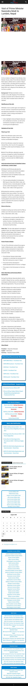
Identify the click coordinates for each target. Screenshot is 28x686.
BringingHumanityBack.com (10, 544)
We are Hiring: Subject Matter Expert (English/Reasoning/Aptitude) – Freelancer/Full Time (13, 393)
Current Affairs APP (14, 491)
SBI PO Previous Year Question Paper (13, 615)
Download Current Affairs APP (12, 388)
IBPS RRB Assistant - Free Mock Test (13, 363)
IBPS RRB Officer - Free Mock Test (13, 360)
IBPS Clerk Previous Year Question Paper (14, 623)
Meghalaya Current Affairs (13, 585)
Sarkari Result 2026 (14, 418)
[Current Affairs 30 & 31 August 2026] (5, 468)
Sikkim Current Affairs (13, 596)
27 (14, 531)
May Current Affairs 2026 (13, 501)
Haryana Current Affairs (14, 568)
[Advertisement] (14, 47)
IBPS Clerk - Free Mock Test (11, 373)
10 (3, 525)
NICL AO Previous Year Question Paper (13, 655)
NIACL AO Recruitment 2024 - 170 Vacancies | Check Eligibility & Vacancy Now (14, 428)
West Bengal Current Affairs (14, 607)
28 (17, 531)
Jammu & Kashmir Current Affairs (13, 572)
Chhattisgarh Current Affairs (14, 561)
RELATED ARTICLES (6, 463)
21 (17, 528)
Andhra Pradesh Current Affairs (13, 553)
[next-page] (5, 487)
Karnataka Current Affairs (13, 576)
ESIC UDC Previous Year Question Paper (13, 661)
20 (14, 528)
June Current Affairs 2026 (13, 499)
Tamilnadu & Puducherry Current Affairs (14, 598)
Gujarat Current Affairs (13, 566)
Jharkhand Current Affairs (13, 574)
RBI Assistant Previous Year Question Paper (13, 638)
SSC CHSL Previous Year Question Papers (14, 675)
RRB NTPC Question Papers (13, 673)
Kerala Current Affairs (13, 578)
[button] (2, 2)
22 (20, 528)
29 (20, 531)
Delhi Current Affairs (14, 563)
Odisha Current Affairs (13, 591)
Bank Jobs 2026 (13, 405)
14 (17, 525)
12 (10, 525)
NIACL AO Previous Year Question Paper (14, 663)
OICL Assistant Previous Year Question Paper (14, 659)
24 (3, 531)
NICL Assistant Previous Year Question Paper (14, 657)
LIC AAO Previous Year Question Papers (13, 648)
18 (7, 528)
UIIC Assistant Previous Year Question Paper (14, 654)
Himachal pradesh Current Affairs (13, 570)
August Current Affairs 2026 (14, 495)
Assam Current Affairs (13, 557)
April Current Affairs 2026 (13, 503)
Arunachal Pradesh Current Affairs (13, 555)
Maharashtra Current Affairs (14, 579)
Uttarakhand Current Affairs (14, 605)
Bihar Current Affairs (14, 559)
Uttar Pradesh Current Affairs (13, 603)
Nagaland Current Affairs (13, 589)
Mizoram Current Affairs (14, 587)
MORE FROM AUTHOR (18, 463)
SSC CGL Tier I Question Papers (13, 677)
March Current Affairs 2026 (13, 504)
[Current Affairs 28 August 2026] (5, 482)
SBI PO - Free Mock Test (10, 370)
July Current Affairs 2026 (14, 497)
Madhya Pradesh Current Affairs (14, 581)
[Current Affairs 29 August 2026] (5, 475)
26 (10, 531)
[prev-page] (2, 487)
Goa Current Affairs (13, 565)
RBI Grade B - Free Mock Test (11, 377)
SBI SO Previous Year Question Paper (14, 619)
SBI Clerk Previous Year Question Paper (13, 617)
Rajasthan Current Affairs (13, 594)
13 (14, 525)
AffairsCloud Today (13, 493)
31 (3, 534)
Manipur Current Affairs (14, 583)
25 (7, 531)
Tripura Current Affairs (13, 602)
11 (7, 525)
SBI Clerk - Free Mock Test (11, 367)
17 (3, 528)
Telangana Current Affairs (13, 600)
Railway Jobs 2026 (13, 411)
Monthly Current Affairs (14, 506)
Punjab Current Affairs (13, 592)
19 (10, 528)
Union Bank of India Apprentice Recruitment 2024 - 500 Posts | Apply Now (14, 440)
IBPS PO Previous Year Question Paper (13, 621)
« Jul (2, 536)
